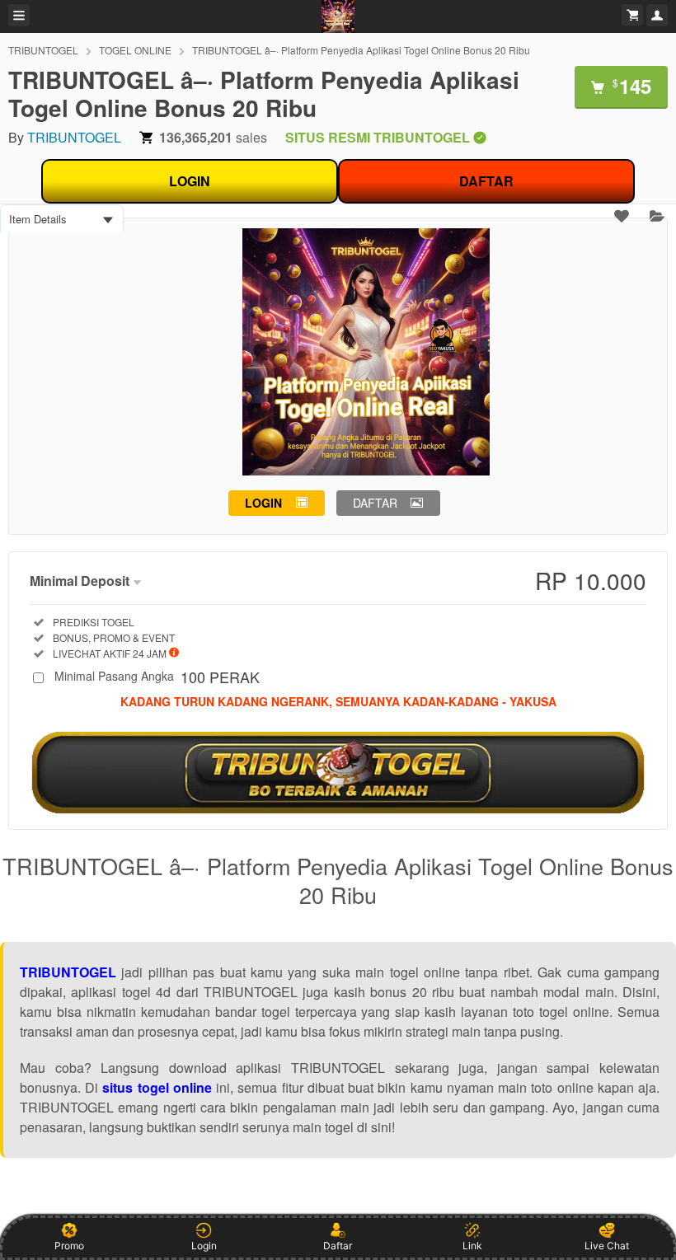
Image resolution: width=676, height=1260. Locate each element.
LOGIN (189, 180)
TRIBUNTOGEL (43, 50)
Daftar (337, 1245)
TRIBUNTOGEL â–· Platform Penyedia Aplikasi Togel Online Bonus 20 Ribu (361, 50)
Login (204, 1245)
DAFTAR (486, 180)
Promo (69, 1245)
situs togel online (156, 1087)
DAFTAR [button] (375, 502)
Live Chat (606, 1245)
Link (472, 1245)
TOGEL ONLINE (135, 50)
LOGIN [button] (263, 502)
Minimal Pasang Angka (157, 677)
